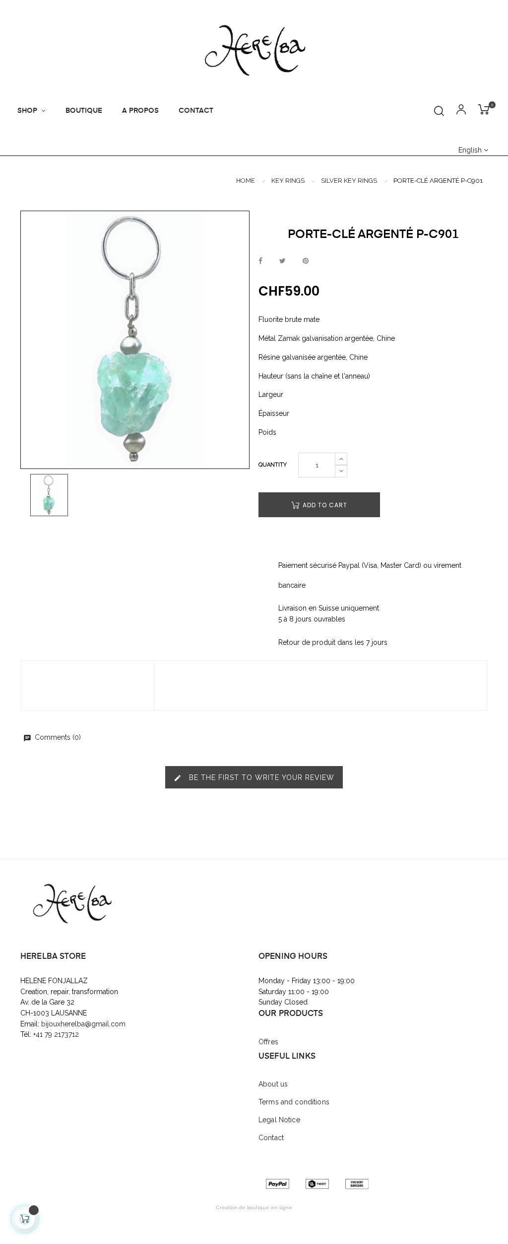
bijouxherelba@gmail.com (83, 1024)
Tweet (282, 261)
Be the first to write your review (254, 778)
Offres (268, 1042)
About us (273, 1084)
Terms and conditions (293, 1102)
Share (260, 261)
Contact (271, 1138)
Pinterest (306, 261)
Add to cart (324, 505)
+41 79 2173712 (57, 1034)
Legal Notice (279, 1120)
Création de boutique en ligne (254, 1207)
